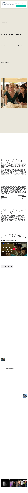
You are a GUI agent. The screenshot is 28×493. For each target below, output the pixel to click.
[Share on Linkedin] (8, 266)
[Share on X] (2, 266)
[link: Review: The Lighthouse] (5, 486)
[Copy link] (11, 266)
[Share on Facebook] (5, 266)
